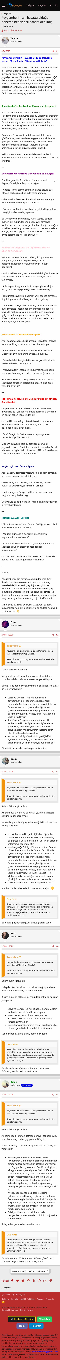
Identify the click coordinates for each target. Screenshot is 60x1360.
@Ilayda (6, 987)
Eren (13, 622)
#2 (57, 635)
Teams (22, 1325)
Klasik (7, 1294)
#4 (57, 946)
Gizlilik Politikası (28, 1299)
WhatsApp (44, 1319)
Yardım (40, 1299)
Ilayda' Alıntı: (12, 645)
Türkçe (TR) (19, 1294)
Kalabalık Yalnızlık (10, 1310)
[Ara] (56, 5)
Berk (13, 933)
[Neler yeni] (51, 5)
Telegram (36, 1325)
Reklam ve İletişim (22, 1319)
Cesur (13, 758)
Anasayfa (50, 1299)
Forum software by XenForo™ (24, 1307)
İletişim (5, 1299)
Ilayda (6, 30)
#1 (57, 51)
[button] (3, 5)
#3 (57, 771)
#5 (57, 1094)
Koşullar (14, 1299)
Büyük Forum (26, 1310)
